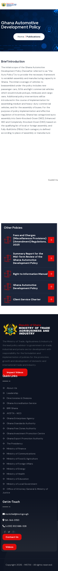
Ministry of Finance (16, 448)
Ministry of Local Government (21, 483)
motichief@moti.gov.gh (17, 514)
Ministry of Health (15, 473)
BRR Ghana (12, 408)
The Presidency (14, 443)
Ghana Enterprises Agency (20, 418)
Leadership (12, 393)
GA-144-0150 (12, 520)
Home (21, 36)
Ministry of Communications (20, 453)
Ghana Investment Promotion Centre (25, 433)
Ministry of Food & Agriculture (22, 458)
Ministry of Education (17, 478)
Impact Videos (15, 372)
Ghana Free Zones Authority (21, 428)
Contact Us (12, 537)
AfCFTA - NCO (13, 413)
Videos (9, 546)
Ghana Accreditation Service (21, 403)
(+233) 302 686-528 (15, 526)
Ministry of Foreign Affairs (19, 463)
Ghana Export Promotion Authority (24, 438)
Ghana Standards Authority (20, 423)
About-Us (11, 388)
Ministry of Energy (15, 468)
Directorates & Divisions (19, 398)
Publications (33, 36)
